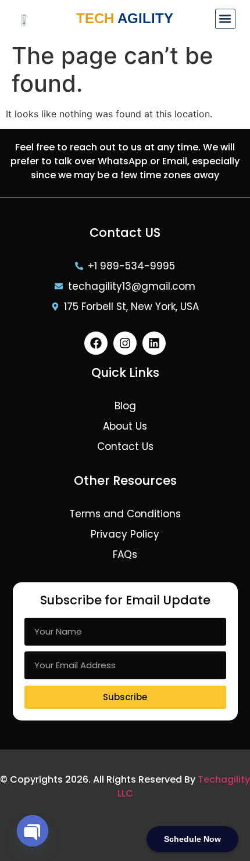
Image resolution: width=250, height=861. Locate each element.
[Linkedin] (154, 343)
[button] (225, 19)
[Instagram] (125, 343)
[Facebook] (96, 343)
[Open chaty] (32, 830)
